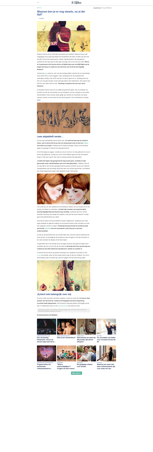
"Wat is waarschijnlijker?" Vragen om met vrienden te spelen (66, 366)
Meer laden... (76, 373)
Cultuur (99, 335)
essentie (48, 228)
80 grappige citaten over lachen (84, 365)
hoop (38, 255)
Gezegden (60, 362)
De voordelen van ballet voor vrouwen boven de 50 (106, 340)
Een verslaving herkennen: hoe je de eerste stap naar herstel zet (46, 340)
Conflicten (80, 335)
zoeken (85, 143)
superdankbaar (63, 306)
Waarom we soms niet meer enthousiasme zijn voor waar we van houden (106, 366)
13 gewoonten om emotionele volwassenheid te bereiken (44, 366)
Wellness (39, 7)
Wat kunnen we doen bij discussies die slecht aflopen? (86, 340)
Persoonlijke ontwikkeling (45, 362)
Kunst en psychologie (63, 335)
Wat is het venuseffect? (66, 338)
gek (46, 73)
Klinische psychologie (43, 335)
